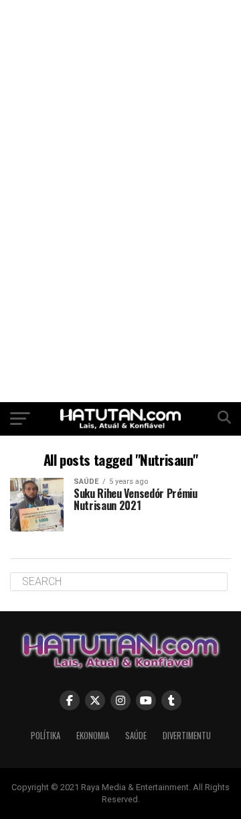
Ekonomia (92, 735)
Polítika (45, 735)
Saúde (136, 735)
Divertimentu (187, 735)
